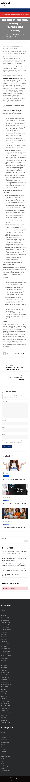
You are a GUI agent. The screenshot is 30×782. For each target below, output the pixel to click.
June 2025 (4, 637)
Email (4, 427)
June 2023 (4, 691)
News (2, 761)
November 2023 (5, 680)
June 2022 (4, 720)
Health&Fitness (5, 756)
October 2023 (5, 682)
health (3, 754)
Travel (3, 768)
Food (2, 747)
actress (3, 733)
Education (4, 740)
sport (2, 763)
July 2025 (3, 634)
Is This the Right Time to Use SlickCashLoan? (10, 575)
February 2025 (5, 644)
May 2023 (3, 694)
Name (4, 420)
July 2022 (3, 718)
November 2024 (5, 651)
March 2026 (4, 615)
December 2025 (5, 622)
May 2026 (4, 611)
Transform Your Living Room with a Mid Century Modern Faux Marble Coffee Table (14, 569)
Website (4, 434)
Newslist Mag (8, 780)
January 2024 (5, 675)
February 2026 (5, 618)
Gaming (3, 752)
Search (4, 539)
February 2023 (5, 701)
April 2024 (4, 668)
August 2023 (4, 687)
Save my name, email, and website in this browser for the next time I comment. (14, 441)
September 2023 (6, 684)
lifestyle (3, 759)
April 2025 (4, 641)
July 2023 (3, 689)
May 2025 (4, 639)
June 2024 (4, 663)
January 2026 (5, 620)
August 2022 (4, 715)
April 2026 (4, 613)
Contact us (4, 737)
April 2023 (4, 696)
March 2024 (4, 670)
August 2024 (4, 658)
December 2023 (5, 677)
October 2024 (5, 653)
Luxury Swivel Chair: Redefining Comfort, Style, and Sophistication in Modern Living (14, 564)
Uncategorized (5, 771)
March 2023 (4, 699)
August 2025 (4, 632)
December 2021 (5, 722)
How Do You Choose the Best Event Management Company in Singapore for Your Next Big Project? (14, 558)
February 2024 (5, 672)
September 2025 (6, 630)
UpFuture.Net (6, 3)
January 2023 (5, 703)
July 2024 (3, 660)
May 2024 (4, 665)
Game (3, 749)
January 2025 (5, 646)
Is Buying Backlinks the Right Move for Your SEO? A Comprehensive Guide (14, 552)
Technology (6, 476)
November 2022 (5, 708)
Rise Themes (21, 780)
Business (3, 735)
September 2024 (6, 656)
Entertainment (5, 742)
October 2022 (5, 710)
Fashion (3, 744)
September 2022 (6, 713)
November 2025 (5, 625)
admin (22, 354)
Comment (5, 401)
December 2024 (5, 649)
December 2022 (5, 706)
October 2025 (5, 627)
